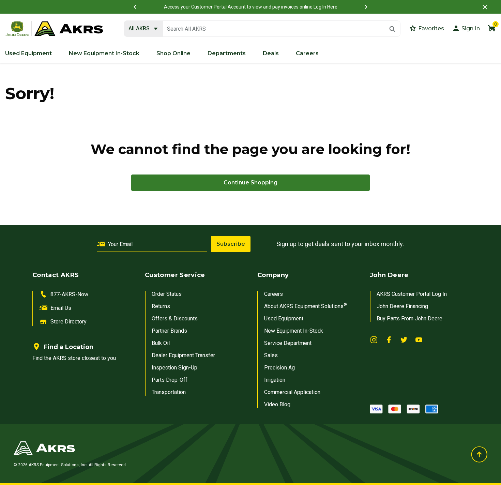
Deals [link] (271, 53)
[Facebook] (389, 339)
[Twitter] (404, 339)
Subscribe (230, 244)
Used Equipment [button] (28, 53)
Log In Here (325, 7)
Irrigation (274, 380)
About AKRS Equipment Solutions (305, 306)
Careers (273, 294)
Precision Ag (279, 367)
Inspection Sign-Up (174, 367)
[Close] (485, 7)
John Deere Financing (402, 306)
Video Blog (277, 404)
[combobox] (262, 29)
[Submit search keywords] (392, 29)
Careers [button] (307, 53)
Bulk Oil (161, 343)
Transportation (169, 392)
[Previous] (135, 7)
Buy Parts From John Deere (409, 318)
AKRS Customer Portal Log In (412, 294)
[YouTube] (419, 339)
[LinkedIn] (374, 339)
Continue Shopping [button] (250, 182)
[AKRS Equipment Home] (54, 29)
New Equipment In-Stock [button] (104, 53)
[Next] (366, 7)
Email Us (60, 308)
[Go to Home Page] (169, 448)
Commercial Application (292, 392)
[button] (466, 28)
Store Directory (68, 321)
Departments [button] (227, 53)
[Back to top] (479, 454)
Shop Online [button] (173, 53)
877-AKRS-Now (69, 294)
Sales (271, 355)
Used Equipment (283, 318)
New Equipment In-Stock (293, 331)
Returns (161, 306)
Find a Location (68, 347)
